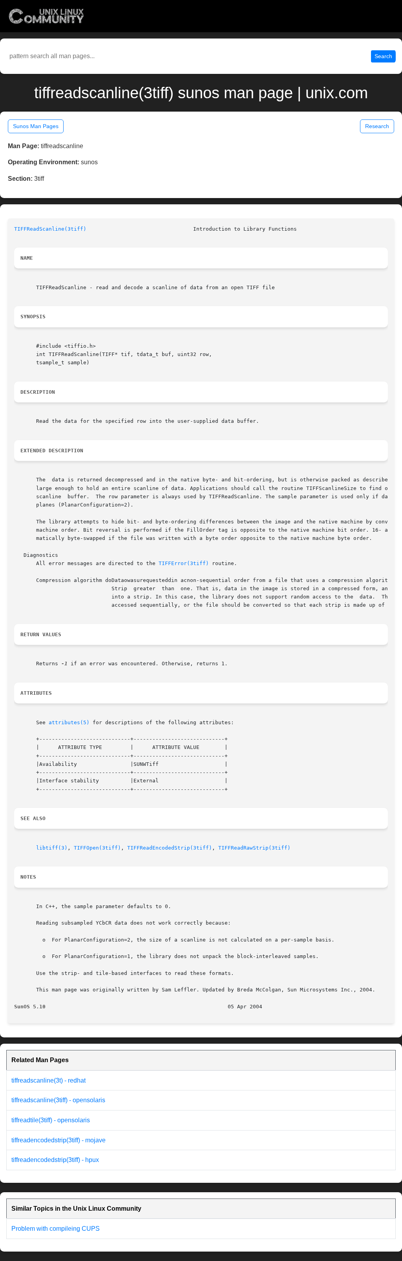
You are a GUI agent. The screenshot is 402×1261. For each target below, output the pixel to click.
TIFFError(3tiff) (184, 563)
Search (383, 56)
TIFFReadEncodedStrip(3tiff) (169, 848)
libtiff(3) (52, 848)
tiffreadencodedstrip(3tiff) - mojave (58, 1140)
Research (377, 126)
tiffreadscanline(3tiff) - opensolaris (58, 1100)
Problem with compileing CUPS (55, 1228)
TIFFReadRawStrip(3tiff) (254, 848)
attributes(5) (69, 722)
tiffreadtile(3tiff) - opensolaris (50, 1120)
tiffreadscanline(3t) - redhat (48, 1080)
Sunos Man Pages (35, 126)
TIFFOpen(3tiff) (97, 848)
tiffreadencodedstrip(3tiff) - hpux (55, 1159)
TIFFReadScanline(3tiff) (50, 229)
